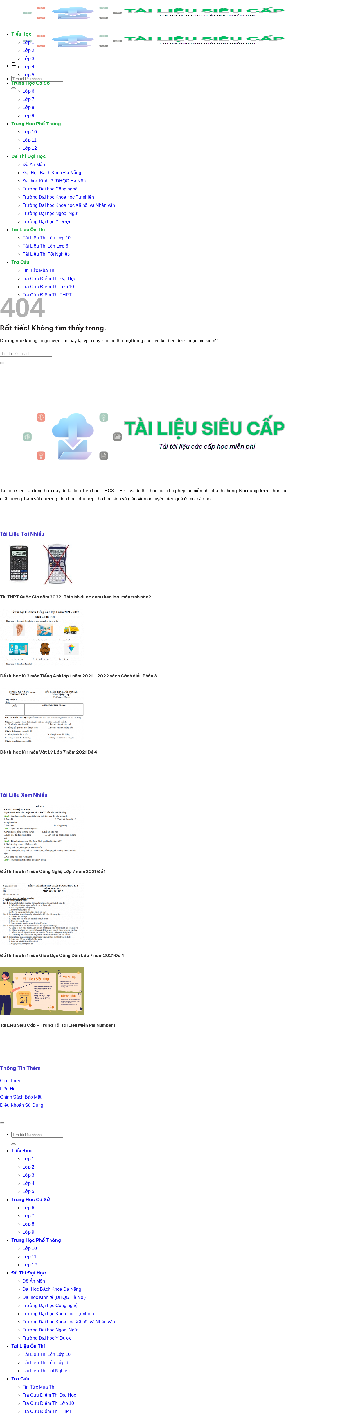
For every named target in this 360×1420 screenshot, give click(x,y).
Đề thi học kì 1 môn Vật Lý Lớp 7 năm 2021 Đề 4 (48, 752)
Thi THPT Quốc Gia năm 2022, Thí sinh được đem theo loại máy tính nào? (75, 597)
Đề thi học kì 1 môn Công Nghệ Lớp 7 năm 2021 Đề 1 (52, 871)
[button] (14, 66)
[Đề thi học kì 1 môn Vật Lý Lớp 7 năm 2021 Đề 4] (42, 740)
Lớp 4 (28, 66)
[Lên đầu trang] (2, 1123)
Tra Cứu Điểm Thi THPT (47, 294)
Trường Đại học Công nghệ (50, 189)
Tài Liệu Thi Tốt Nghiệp (46, 254)
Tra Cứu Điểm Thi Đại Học (49, 278)
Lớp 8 (28, 107)
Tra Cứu (20, 262)
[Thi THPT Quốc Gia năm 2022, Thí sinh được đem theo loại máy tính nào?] (42, 585)
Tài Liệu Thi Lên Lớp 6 (45, 246)
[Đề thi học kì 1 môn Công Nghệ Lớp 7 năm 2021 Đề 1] (42, 859)
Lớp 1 (28, 42)
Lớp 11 (29, 140)
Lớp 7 (28, 99)
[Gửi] (13, 88)
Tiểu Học (21, 34)
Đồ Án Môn (33, 164)
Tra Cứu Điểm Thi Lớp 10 (48, 286)
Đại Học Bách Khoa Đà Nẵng (51, 172)
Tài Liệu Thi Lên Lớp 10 (46, 237)
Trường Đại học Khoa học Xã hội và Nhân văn (68, 205)
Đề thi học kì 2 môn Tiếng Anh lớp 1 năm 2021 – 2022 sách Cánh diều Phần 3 (78, 676)
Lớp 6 (28, 91)
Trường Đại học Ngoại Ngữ (50, 213)
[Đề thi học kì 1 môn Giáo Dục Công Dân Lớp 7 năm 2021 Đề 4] (42, 943)
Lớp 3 (28, 58)
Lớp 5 (28, 74)
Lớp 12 (29, 148)
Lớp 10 (29, 132)
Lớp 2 (28, 50)
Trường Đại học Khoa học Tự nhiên (58, 197)
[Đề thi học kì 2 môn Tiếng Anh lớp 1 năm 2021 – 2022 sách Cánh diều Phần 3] (42, 664)
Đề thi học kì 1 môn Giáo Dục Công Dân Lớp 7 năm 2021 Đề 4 (62, 955)
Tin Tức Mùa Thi (38, 270)
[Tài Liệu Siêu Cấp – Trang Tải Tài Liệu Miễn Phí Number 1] (42, 1013)
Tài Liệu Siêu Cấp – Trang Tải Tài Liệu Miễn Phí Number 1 (57, 1025)
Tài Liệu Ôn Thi (28, 229)
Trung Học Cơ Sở (30, 83)
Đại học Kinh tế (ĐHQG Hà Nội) (54, 180)
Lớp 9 (28, 115)
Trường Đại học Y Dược (46, 221)
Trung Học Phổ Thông (36, 123)
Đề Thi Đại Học (28, 156)
